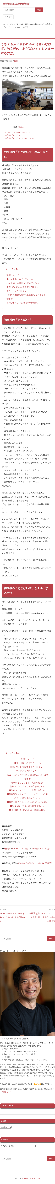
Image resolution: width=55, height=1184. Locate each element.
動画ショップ (13, 275)
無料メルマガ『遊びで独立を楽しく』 (27, 786)
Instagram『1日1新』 (41, 848)
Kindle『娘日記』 (26, 863)
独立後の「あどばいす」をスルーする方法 (18, 138)
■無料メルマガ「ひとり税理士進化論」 (28, 790)
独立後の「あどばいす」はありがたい (17, 132)
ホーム (5, 24)
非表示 (21, 127)
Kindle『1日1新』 (20, 848)
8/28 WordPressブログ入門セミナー (24, 287)
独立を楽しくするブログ (31, 1178)
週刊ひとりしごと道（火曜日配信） (23, 302)
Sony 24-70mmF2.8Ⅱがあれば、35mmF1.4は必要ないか (13, 917)
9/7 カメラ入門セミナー (18, 291)
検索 (39, 10)
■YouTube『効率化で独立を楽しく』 (27, 806)
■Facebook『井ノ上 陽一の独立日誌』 (27, 809)
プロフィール (7, 1092)
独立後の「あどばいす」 (12, 135)
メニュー (8, 17)
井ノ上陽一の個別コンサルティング (23, 283)
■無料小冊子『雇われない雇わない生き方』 (27, 802)
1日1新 (7, 848)
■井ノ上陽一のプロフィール (20, 279)
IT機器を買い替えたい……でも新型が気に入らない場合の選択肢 (42, 917)
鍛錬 (11, 24)
